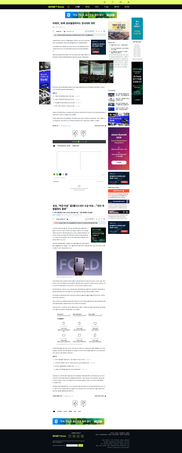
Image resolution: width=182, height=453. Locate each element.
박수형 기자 (58, 31)
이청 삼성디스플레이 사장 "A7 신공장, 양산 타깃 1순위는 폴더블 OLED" (72, 363)
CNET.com (55, 442)
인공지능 (87, 7)
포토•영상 (127, 7)
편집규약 (97, 434)
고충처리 (121, 434)
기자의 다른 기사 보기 (99, 125)
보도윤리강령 (126, 434)
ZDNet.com (59, 442)
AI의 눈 (97, 7)
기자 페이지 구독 (71, 31)
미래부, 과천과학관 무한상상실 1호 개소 (64, 99)
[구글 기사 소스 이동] (90, 31)
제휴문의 (127, 433)
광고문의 (116, 433)
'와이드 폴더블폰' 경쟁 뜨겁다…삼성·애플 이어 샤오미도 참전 (70, 359)
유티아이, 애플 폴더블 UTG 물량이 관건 (64, 366)
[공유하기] (97, 31)
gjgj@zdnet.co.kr (68, 396)
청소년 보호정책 (115, 434)
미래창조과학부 (76, 146)
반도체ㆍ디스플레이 (56, 215)
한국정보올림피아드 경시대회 (64, 146)
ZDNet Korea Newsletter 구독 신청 (59, 445)
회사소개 (112, 433)
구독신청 (80, 445)
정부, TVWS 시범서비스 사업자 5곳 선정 (64, 106)
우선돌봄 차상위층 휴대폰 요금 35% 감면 (65, 103)
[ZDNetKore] (58, 4)
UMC (80, 411)
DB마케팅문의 (122, 433)
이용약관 (109, 434)
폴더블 (70, 411)
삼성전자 (60, 411)
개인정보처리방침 (103, 434)
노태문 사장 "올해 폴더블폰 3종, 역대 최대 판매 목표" (68, 369)
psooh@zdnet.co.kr (66, 125)
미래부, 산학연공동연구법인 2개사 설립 (64, 96)
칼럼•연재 (116, 7)
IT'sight (106, 7)
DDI (75, 411)
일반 (53, 27)
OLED (65, 411)
